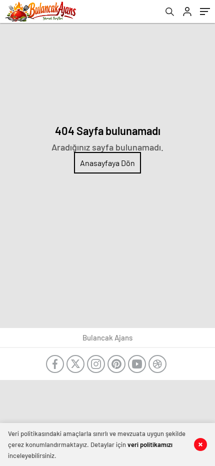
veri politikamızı (150, 444)
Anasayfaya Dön (107, 163)
